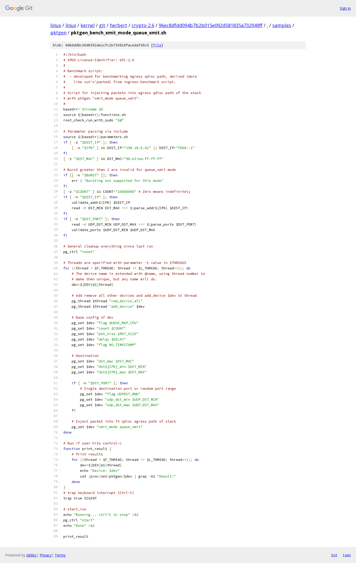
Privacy (46, 555)
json (346, 555)
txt (334, 555)
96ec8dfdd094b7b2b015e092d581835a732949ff (210, 25)
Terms (60, 555)
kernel (88, 25)
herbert (118, 25)
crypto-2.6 (143, 25)
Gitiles (31, 555)
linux (55, 25)
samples (281, 25)
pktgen (58, 32)
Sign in (345, 8)
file (157, 45)
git (102, 25)
